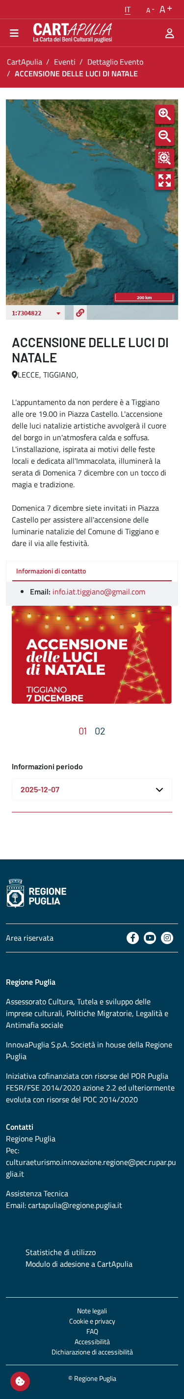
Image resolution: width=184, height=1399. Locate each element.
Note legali (92, 1310)
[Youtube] (150, 938)
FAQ (92, 1331)
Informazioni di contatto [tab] (51, 571)
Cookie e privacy (92, 1321)
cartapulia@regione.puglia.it (75, 1205)
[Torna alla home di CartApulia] (71, 33)
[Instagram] (167, 938)
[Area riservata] (169, 33)
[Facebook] (133, 938)
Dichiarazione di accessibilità (92, 1352)
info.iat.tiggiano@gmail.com (99, 591)
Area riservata (29, 938)
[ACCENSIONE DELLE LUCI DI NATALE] (91, 655)
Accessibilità (92, 1341)
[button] (128, 9)
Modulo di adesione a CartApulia (79, 1264)
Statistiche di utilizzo (61, 1252)
